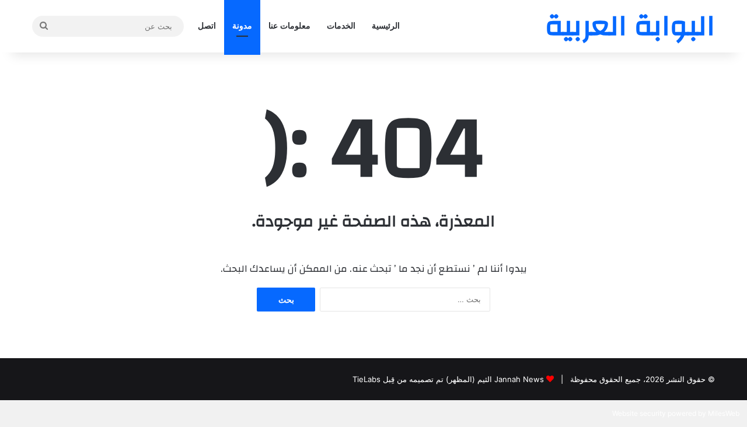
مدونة (242, 26)
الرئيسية (386, 26)
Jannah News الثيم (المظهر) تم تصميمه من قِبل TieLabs (448, 379)
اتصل (207, 26)
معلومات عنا (289, 26)
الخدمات (341, 26)
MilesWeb (723, 413)
